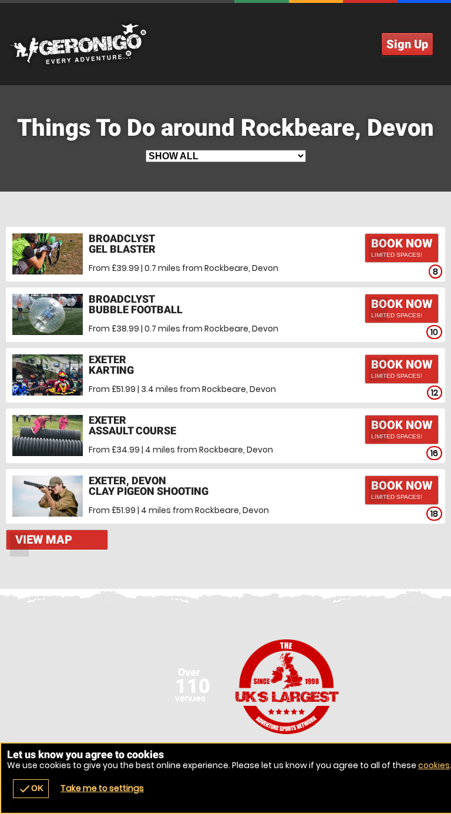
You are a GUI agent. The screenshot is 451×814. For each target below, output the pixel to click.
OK (30, 788)
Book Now (401, 247)
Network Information (287, 686)
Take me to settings (102, 788)
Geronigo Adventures (225, 44)
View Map (43, 539)
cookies (434, 765)
